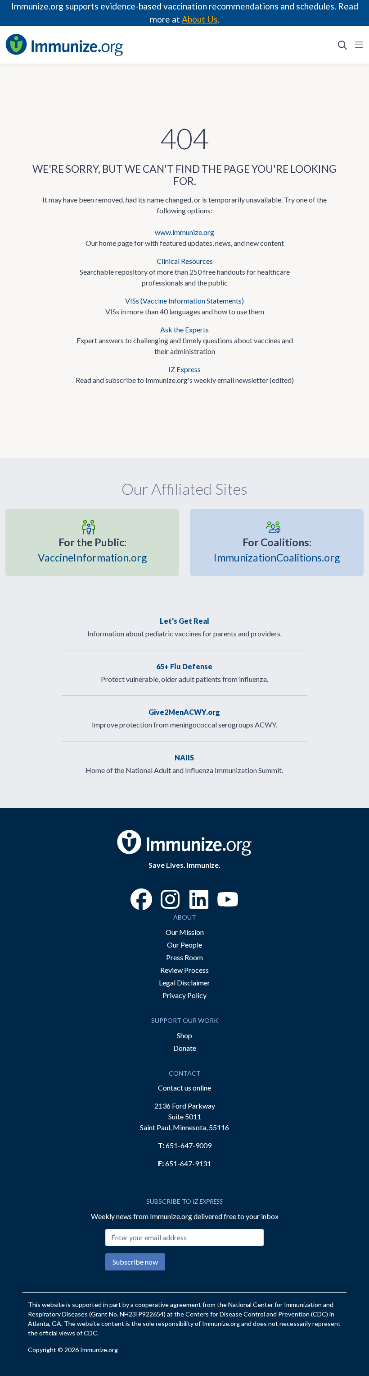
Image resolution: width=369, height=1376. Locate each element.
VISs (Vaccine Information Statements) (184, 300)
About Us (200, 19)
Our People (184, 944)
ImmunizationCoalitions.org (277, 550)
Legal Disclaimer (184, 982)
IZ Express (184, 369)
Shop (184, 1035)
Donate (184, 1048)
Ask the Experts (184, 329)
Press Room (184, 957)
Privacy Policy (184, 995)
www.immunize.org (184, 232)
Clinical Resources (185, 261)
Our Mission (185, 932)
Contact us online (184, 1087)
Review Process (184, 970)
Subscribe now (135, 1261)
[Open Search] (342, 44)
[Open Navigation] (357, 44)
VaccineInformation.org (92, 550)
